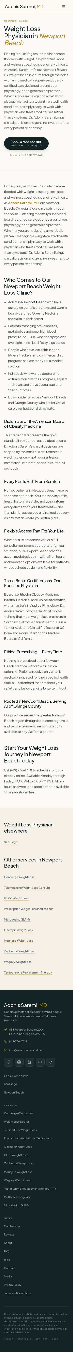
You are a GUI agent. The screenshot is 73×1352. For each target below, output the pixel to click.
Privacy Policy (12, 1284)
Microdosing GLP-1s (17, 919)
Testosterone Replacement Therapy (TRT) (30, 1188)
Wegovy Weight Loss (17, 962)
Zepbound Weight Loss (19, 951)
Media (8, 1276)
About (8, 1242)
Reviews (9, 1234)
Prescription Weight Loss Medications (28, 909)
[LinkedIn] (29, 1062)
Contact (9, 1268)
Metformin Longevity (17, 1197)
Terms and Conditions (18, 1293)
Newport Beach (14, 1092)
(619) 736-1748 (18, 1041)
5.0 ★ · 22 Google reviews (26, 154)
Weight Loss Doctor (16, 1121)
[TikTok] (50, 1062)
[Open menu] (63, 6)
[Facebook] (8, 1062)
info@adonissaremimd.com (26, 1050)
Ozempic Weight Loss (18, 930)
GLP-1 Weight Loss (16, 898)
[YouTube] (40, 1062)
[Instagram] (19, 1062)
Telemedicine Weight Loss (20, 1130)
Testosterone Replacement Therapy (28, 972)
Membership (12, 1226)
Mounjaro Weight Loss (18, 940)
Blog (7, 1259)
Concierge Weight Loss (19, 877)
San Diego (10, 842)
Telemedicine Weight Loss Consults (27, 887)
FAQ (6, 1251)
